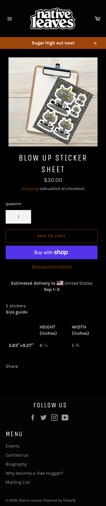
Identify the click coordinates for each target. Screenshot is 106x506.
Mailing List (18, 482)
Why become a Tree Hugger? (34, 473)
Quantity (13, 204)
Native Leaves (30, 500)
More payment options (52, 266)
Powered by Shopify (59, 500)
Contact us (17, 455)
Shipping (29, 188)
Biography (16, 464)
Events (13, 446)
